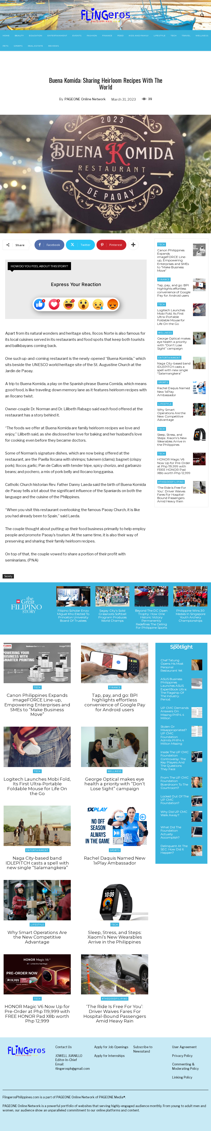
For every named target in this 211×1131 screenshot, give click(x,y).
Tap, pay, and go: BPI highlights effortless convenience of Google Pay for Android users (173, 290)
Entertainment (169, 357)
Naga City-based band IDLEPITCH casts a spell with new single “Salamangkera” (173, 368)
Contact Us (63, 1047)
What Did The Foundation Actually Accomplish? (171, 832)
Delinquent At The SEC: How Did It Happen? (174, 849)
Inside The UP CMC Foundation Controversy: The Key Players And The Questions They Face (175, 760)
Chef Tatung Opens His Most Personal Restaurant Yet (172, 665)
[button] (202, 15)
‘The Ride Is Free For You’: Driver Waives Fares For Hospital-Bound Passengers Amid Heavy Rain (171, 494)
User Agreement (184, 1047)
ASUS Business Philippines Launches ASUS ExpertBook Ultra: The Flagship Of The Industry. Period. (174, 689)
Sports (163, 382)
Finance (164, 279)
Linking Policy (182, 1077)
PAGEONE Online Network (85, 99)
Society (8, 576)
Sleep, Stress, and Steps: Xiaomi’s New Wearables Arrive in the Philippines (172, 440)
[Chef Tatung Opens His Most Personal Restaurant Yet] (196, 665)
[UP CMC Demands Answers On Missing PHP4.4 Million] (196, 712)
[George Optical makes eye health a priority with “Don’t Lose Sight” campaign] (199, 338)
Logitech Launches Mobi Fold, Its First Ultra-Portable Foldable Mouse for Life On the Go (171, 317)
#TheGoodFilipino (171, 482)
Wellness (165, 332)
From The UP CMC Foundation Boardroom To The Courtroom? (175, 783)
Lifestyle (165, 404)
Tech (161, 244)
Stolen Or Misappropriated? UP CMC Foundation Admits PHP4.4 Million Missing (174, 735)
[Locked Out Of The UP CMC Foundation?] (196, 801)
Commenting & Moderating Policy (185, 1066)
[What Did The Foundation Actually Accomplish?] (196, 831)
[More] (133, 245)
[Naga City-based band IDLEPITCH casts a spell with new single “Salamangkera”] (199, 363)
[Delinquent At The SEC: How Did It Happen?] (196, 850)
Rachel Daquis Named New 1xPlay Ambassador (173, 391)
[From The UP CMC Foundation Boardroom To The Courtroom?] (196, 782)
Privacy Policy (182, 1056)
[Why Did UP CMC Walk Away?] (196, 816)
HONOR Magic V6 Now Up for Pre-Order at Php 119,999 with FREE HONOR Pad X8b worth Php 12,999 (173, 466)
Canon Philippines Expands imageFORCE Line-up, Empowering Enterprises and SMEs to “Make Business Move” (173, 260)
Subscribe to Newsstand (142, 1049)
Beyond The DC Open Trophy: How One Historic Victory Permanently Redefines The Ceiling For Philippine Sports (151, 619)
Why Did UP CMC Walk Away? (174, 813)
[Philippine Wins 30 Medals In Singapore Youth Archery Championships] (190, 596)
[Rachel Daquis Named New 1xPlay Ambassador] (199, 387)
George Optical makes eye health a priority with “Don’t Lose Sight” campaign (173, 343)
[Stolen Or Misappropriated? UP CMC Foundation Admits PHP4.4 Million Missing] (196, 731)
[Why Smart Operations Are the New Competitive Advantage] (199, 409)
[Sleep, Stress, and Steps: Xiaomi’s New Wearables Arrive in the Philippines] (199, 434)
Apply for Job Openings (111, 1047)
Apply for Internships (109, 1056)
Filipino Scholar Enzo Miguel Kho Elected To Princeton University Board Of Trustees (73, 616)
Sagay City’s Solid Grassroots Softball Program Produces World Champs (112, 616)
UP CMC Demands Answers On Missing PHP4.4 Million (175, 713)
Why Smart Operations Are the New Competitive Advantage (171, 415)
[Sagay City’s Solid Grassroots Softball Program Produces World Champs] (112, 596)
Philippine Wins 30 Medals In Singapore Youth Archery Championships (190, 616)
